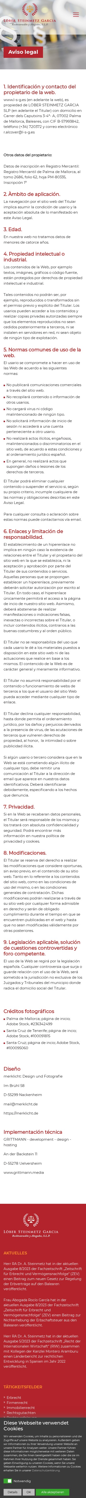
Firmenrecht (17, 1403)
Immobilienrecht (21, 1408)
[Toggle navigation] (76, 14)
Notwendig (22, 1481)
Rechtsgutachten (21, 1413)
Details (12, 1492)
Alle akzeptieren (52, 1492)
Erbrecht (14, 1398)
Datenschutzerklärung (46, 1470)
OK (29, 1492)
